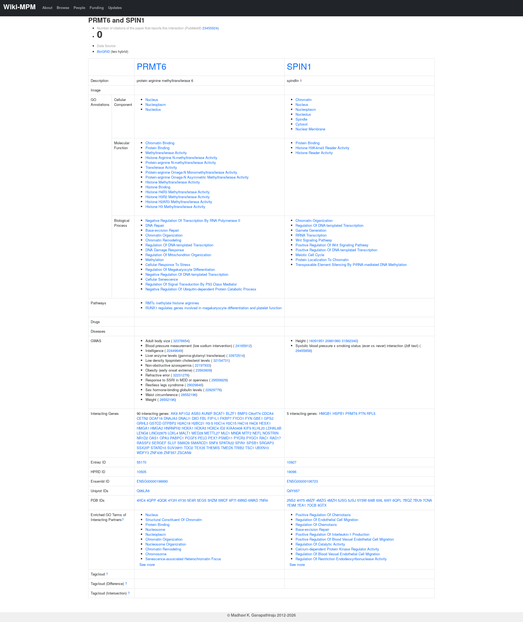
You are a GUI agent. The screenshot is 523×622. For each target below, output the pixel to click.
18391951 (316, 340)
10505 (141, 471)
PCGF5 (191, 437)
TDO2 (188, 447)
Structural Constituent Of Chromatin (173, 519)
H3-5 (209, 423)
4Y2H (172, 500)
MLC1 (225, 433)
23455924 (210, 28)
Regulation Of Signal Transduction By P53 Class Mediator (191, 284)
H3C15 (231, 423)
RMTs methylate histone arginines (172, 302)
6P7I (232, 500)
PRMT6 (151, 66)
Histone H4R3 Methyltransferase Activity (177, 191)
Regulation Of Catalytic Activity (320, 544)
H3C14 (219, 423)
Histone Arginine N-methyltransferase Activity (181, 157)
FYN (248, 418)
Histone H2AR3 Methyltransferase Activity (178, 201)
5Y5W (362, 500)
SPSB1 (252, 442)
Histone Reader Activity (314, 152)
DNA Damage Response (164, 249)
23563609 (203, 370)
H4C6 (253, 423)
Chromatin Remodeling (163, 240)
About (47, 7)
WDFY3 (143, 452)
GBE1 (258, 418)
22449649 (174, 350)
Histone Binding (157, 186)
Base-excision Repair (162, 230)
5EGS (201, 500)
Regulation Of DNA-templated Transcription (179, 244)
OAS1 (154, 437)
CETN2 (142, 418)
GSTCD (155, 423)
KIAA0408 (234, 428)
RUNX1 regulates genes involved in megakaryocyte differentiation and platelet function (213, 307)
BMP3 (242, 413)
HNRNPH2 (172, 428)
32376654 (180, 340)
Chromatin (304, 99)
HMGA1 (143, 428)
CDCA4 (267, 413)
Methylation (154, 259)
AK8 (174, 413)
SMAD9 (183, 442)
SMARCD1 (199, 442)
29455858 (303, 350)
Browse (63, 7)
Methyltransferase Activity (166, 152)
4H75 (301, 500)
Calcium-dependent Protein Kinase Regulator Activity (337, 548)
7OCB (312, 505)
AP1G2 (184, 413)
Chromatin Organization (164, 235)
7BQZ (407, 500)
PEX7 (212, 437)
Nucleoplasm (155, 104)
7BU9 (417, 500)
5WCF (223, 500)
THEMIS (213, 447)
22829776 (213, 389)
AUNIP (207, 413)
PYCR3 (239, 437)
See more (147, 564)
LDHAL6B (273, 428)
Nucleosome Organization (165, 544)
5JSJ (352, 500)
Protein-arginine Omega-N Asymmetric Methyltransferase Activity (197, 177)
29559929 (219, 379)
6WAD (253, 500)
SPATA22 (226, 442)
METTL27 (212, 433)
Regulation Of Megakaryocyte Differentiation (180, 269)
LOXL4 (173, 433)
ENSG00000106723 (302, 481)
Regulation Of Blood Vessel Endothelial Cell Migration (338, 553)
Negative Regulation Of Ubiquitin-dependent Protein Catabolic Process (200, 289)
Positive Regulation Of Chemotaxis (323, 514)
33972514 (236, 355)
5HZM (212, 500)
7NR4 (263, 500)
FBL (203, 418)
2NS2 (291, 500)
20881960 (332, 340)
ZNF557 (170, 452)
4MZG (321, 500)
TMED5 (227, 447)
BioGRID (103, 51)
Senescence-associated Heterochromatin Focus (183, 558)
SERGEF (159, 442)
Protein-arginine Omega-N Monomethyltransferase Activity (191, 172)
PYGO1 (252, 437)
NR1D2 (142, 437)
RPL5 (371, 413)
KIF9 (247, 428)
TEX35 (199, 447)
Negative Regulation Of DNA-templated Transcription (186, 274)
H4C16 (243, 423)
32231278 (180, 375)
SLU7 (172, 442)
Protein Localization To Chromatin (322, 259)
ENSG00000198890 (152, 481)
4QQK (162, 500)
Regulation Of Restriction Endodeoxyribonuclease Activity (341, 558)
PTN (362, 413)
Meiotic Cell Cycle (310, 254)
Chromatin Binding (159, 142)
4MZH (332, 500)
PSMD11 (225, 437)
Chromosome (155, 553)
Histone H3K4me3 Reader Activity (322, 147)
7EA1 (301, 505)
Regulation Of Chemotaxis (316, 524)
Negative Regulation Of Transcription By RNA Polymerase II (192, 220)
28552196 (188, 394)
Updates (115, 7)
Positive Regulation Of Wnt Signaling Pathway (332, 244)
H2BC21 (198, 423)
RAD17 (275, 437)
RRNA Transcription (311, 235)
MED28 (197, 433)
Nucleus (151, 99)
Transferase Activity (161, 167)
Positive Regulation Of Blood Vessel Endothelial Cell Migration (345, 539)
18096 (291, 471)
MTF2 (246, 433)
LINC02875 (158, 433)
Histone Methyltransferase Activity (172, 182)
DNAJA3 (170, 418)
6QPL (397, 500)
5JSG (342, 500)
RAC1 (264, 437)
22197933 (202, 365)
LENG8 (142, 433)
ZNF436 (156, 452)
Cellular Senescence (161, 279)
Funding (97, 7)
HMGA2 (156, 428)
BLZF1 (231, 413)
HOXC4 (213, 428)
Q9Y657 (293, 490)
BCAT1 (219, 413)
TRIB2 (239, 447)
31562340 (349, 340)
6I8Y (387, 500)
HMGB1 (325, 413)
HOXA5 (200, 428)
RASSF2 (144, 442)
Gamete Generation (311, 230)
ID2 (222, 428)
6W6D (242, 500)
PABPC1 (177, 437)
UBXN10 (262, 447)
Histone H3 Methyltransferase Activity (175, 206)
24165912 (243, 345)
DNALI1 (184, 418)
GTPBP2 (169, 423)
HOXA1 (187, 428)
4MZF (310, 500)
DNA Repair (154, 225)
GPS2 (268, 418)
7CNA (427, 500)
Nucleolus (153, 109)
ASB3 (195, 413)
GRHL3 (142, 423)
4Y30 (182, 500)
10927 (291, 462)
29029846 (194, 384)
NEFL (257, 433)
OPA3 (164, 437)
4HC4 (141, 500)
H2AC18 (183, 423)
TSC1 (249, 447)
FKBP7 (226, 418)
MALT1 (184, 433)
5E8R (191, 500)
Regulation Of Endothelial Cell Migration (327, 519)
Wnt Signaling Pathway (314, 240)
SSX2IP (143, 447)
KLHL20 (258, 428)
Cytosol (302, 124)
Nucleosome (155, 529)
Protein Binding (157, 147)
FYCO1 (238, 418)
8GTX (322, 505)
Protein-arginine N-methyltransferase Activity (180, 162)
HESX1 (265, 423)
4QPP (151, 500)
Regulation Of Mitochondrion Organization (178, 254)
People (79, 7)
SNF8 (213, 442)
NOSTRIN (270, 433)
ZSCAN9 (184, 452)
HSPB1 (338, 413)
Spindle (301, 119)
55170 (141, 462)
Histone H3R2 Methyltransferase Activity (177, 196)
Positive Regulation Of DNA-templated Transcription (336, 249)
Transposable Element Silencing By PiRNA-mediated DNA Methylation (351, 264)
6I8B (371, 500)
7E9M (291, 505)
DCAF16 (156, 418)
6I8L (379, 500)
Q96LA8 (143, 490)
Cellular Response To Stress (167, 264)
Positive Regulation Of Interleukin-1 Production (332, 534)
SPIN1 (299, 66)
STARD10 (158, 447)
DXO (195, 418)
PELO (202, 437)
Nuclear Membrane (310, 128)
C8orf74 (254, 413)
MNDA (236, 433)
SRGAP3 (266, 442)
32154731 (221, 360)
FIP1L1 (213, 418)
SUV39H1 (175, 447)
